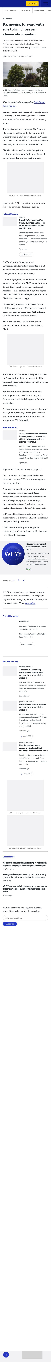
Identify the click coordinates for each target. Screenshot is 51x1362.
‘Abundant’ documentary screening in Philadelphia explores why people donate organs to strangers (25, 864)
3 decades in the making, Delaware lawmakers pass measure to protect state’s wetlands (31, 673)
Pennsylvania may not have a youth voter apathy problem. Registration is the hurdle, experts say (24, 876)
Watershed (8, 19)
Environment (26, 10)
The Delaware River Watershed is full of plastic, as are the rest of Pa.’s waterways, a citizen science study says (33, 437)
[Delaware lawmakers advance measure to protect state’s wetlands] (10, 706)
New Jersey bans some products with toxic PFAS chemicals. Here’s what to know (33, 748)
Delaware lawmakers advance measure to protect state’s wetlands (32, 707)
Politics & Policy (11, 10)
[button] (6, 1355)
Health (22, 217)
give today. (30, 603)
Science (22, 431)
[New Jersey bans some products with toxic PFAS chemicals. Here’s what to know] (10, 750)
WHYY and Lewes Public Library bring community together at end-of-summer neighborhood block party (25, 889)
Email (23, 580)
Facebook (14, 580)
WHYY (9, 4)
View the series (26, 644)
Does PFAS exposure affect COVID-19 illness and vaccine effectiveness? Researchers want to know (32, 224)
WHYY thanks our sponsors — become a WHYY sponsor (25, 195)
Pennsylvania (39, 10)
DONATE (33, 3)
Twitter (19, 580)
